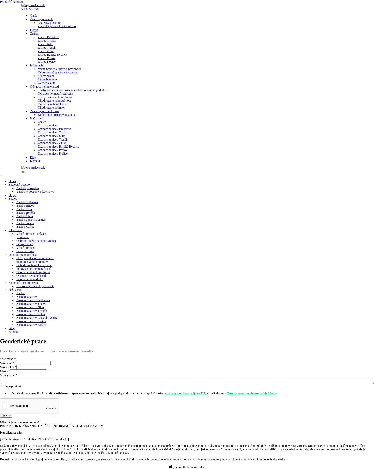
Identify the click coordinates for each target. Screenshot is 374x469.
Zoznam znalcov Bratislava (54, 129)
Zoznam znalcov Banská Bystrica (58, 146)
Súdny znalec (46, 75)
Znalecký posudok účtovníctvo (57, 26)
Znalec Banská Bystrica (52, 54)
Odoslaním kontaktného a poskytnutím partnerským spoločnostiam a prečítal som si (144, 393)
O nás (33, 15)
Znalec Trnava (47, 40)
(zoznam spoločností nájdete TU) (185, 393)
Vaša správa (8, 375)
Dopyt (34, 30)
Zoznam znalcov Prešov (52, 150)
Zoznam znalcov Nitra (51, 136)
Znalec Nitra (45, 44)
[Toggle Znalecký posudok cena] (68, 283)
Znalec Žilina (46, 51)
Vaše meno (8, 359)
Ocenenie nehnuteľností (52, 104)
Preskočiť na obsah (12, 1)
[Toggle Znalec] (68, 198)
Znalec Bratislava (48, 37)
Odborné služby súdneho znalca (57, 72)
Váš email (7, 363)
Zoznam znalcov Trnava (53, 132)
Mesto (5, 371)
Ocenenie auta (46, 82)
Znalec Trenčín (47, 47)
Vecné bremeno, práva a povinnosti (59, 68)
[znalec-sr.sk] (33, 5)
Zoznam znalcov (48, 125)
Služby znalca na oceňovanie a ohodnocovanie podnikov (73, 90)
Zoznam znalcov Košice (53, 153)
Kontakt (35, 160)
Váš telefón (8, 367)
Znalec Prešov (46, 58)
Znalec (42, 122)
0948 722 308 (30, 8)
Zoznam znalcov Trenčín (53, 139)
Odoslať (6, 415)
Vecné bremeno (47, 79)
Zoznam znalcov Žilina (52, 143)
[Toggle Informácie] (68, 230)
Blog (33, 157)
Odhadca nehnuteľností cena (55, 93)
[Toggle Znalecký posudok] (68, 184)
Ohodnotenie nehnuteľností (54, 100)
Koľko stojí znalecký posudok (56, 114)
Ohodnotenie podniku (51, 107)
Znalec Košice (47, 61)
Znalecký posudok (49, 22)
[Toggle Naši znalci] (68, 290)
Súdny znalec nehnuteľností (55, 97)
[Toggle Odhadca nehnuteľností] (68, 254)
